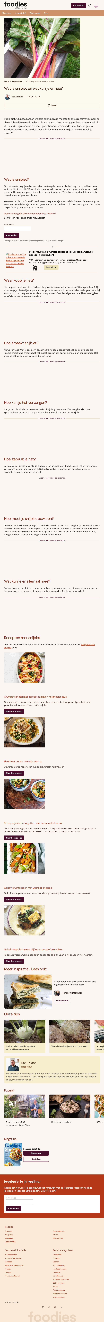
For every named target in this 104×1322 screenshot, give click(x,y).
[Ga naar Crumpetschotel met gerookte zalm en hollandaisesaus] (52, 672)
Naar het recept (14, 711)
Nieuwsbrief (20, 13)
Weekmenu (35, 13)
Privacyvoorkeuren (12, 1276)
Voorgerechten (59, 1265)
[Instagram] (43, 1307)
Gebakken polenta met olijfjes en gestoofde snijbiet (33, 949)
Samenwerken (58, 1231)
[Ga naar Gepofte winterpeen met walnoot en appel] (52, 863)
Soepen (56, 1262)
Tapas (55, 1286)
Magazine (6, 13)
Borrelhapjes (58, 1276)
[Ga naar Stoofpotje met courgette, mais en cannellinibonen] (52, 799)
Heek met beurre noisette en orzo (23, 761)
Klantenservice (11, 1254)
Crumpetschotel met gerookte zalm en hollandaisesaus (35, 696)
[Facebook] (49, 1307)
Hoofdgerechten (59, 1269)
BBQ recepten (58, 1283)
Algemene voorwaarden (14, 1265)
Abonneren (78, 5)
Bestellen (36, 1159)
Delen (54, 105)
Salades (56, 1258)
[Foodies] (15, 5)
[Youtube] (61, 1307)
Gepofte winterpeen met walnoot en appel (28, 887)
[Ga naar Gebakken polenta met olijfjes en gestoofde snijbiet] (52, 925)
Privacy (8, 1269)
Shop (46, 13)
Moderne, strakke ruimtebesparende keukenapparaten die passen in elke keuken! (61, 253)
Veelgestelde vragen (13, 1258)
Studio (55, 1235)
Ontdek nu (51, 267)
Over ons (8, 1231)
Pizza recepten (59, 1290)
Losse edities (10, 1242)
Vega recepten (59, 1297)
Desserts (56, 1272)
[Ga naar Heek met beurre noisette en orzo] (52, 737)
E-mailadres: (11, 1198)
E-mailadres (9, 225)
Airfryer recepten (60, 1293)
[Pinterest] (55, 1307)
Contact (8, 1262)
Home (6, 81)
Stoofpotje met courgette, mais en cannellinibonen (33, 823)
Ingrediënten (17, 81)
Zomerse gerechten (61, 1279)
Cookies (8, 1272)
